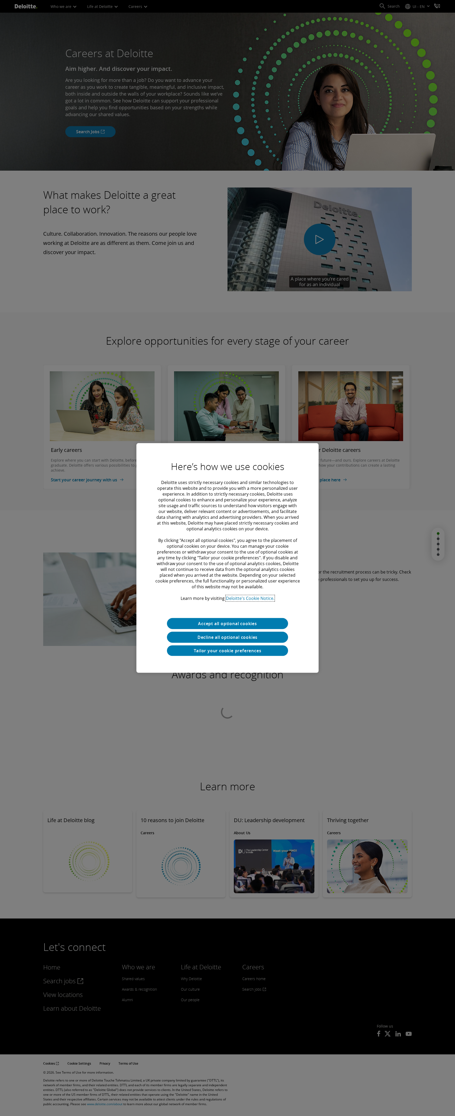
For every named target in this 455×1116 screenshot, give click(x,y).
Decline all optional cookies (227, 637)
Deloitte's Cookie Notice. (250, 598)
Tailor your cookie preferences (227, 651)
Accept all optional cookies (227, 623)
